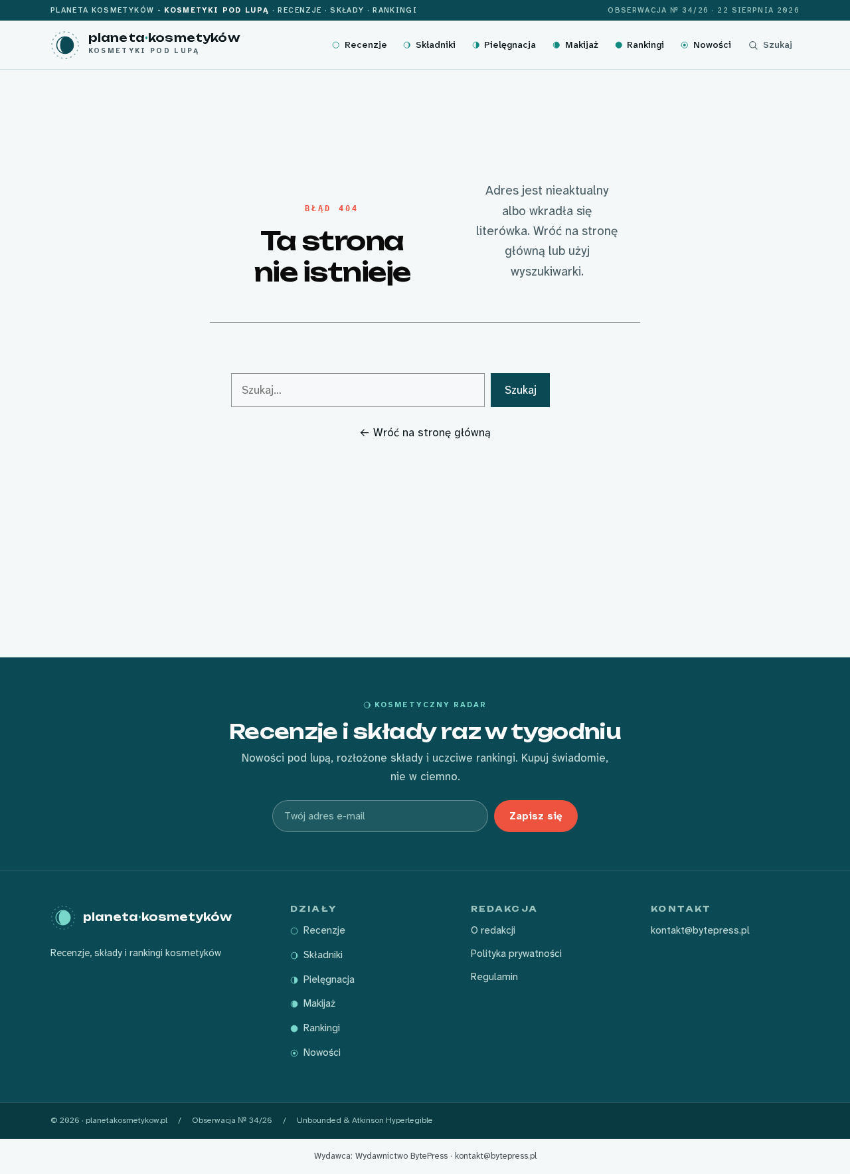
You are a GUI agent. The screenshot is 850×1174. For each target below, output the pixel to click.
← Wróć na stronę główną (425, 432)
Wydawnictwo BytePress (401, 1155)
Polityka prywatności (516, 953)
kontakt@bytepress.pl (700, 930)
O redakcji (493, 930)
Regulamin (494, 976)
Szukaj (521, 389)
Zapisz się (535, 816)
